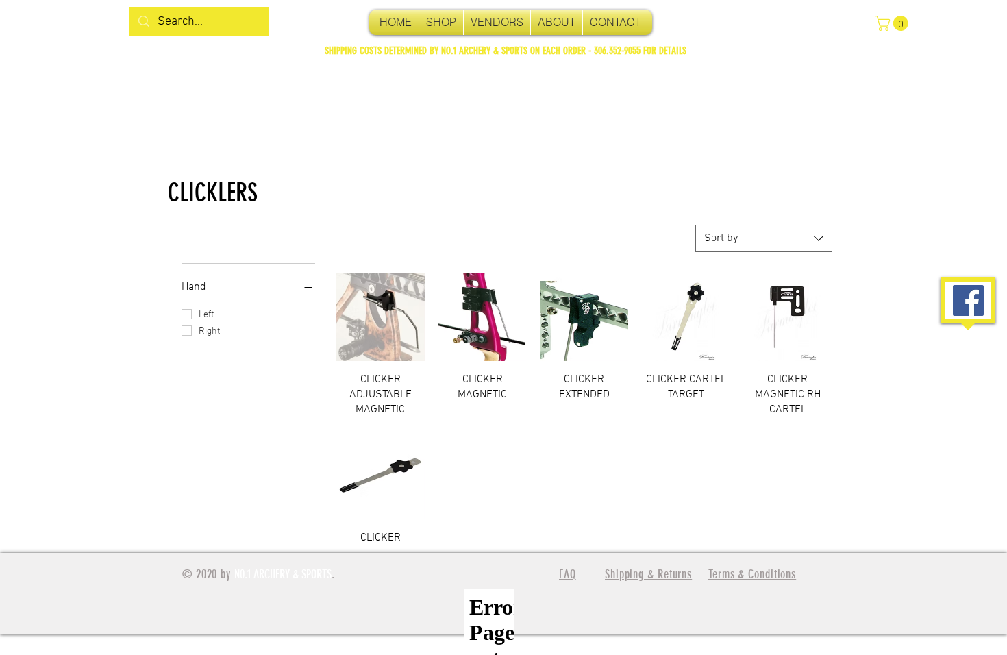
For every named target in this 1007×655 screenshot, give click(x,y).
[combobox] (763, 238)
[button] (893, 23)
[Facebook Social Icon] (968, 300)
